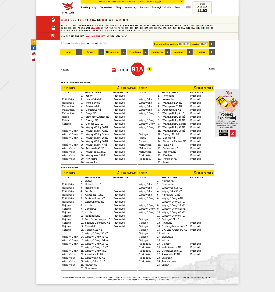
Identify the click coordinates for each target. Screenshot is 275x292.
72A (93, 28)
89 (212, 28)
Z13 (74, 26)
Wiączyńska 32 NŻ (96, 152)
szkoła (88, 205)
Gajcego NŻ (92, 120)
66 (211, 26)
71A (83, 28)
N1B (68, 36)
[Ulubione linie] (148, 69)
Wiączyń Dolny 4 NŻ (96, 145)
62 (185, 26)
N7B (118, 36)
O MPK (167, 7)
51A (94, 26)
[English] (188, 8)
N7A (112, 36)
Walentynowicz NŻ (94, 202)
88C (202, 28)
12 (106, 20)
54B (122, 26)
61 (181, 26)
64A (192, 26)
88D (207, 28)
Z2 (65, 20)
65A (202, 26)
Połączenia (157, 52)
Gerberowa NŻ (93, 110)
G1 (139, 30)
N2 (72, 36)
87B (188, 28)
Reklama (144, 7)
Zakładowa (90, 209)
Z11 (69, 26)
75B (111, 28)
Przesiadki (119, 96)
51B (99, 26)
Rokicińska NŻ (92, 216)
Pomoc (212, 69)
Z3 (62, 26)
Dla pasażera (106, 7)
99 (110, 30)
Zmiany (91, 52)
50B (89, 26)
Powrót (66, 69)
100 (114, 30)
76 (115, 28)
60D (177, 26)
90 (62, 30)
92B (86, 30)
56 (141, 26)
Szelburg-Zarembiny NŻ (97, 223)
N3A (77, 36)
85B (174, 28)
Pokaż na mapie (128, 88)
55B (132, 26)
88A (193, 28)
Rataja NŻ (91, 113)
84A (160, 28)
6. (132, 30)
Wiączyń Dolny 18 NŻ (97, 138)
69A (69, 28)
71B (88, 28)
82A (146, 28)
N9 (126, 36)
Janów (89, 96)
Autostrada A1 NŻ (95, 148)
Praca (177, 7)
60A (162, 26)
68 (65, 28)
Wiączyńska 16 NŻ (96, 155)
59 (158, 26)
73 (102, 28)
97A (101, 30)
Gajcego (166, 244)
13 (110, 20)
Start (65, 43)
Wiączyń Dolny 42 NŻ (97, 131)
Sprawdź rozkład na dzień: (166, 44)
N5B (103, 36)
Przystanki (135, 52)
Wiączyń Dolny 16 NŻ (97, 141)
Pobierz (201, 52)
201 (123, 30)
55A (127, 26)
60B (167, 26)
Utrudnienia (112, 52)
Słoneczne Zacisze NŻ (97, 117)
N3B (82, 36)
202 (128, 30)
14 (113, 20)
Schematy (179, 52)
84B (164, 28)
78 (122, 28)
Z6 (65, 26)
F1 (135, 30)
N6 (108, 36)
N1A (63, 36)
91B (71, 30)
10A (94, 20)
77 (119, 28)
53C (117, 26)
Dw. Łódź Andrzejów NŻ (97, 219)
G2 (143, 30)
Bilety (118, 7)
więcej (158, 1)
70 (79, 28)
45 (127, 20)
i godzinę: (195, 44)
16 (120, 20)
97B (106, 30)
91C (76, 30)
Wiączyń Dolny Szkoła (97, 134)
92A (81, 30)
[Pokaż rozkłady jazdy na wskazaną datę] (212, 44)
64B (197, 26)
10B (99, 20)
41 (124, 20)
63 (188, 26)
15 (117, 20)
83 (155, 28)
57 (145, 26)
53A (107, 26)
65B (207, 26)
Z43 (79, 26)
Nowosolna (91, 159)
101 (119, 30)
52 (103, 26)
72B (98, 28)
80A (126, 28)
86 (179, 28)
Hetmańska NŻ (94, 99)
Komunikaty (131, 7)
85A (169, 28)
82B (151, 28)
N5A (98, 36)
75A (106, 28)
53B (112, 26)
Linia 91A (102, 43)
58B (154, 26)
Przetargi (156, 7)
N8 (122, 36)
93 (90, 30)
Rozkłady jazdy (79, 43)
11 (103, 20)
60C (172, 26)
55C (137, 26)
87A (183, 28)
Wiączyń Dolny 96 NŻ (97, 127)
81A (136, 28)
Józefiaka (167, 155)
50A (84, 26)
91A (66, 30)
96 (97, 30)
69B (74, 28)
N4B (93, 36)
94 (93, 30)
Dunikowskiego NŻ (95, 198)
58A (149, 26)
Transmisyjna (93, 103)
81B (141, 28)
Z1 (62, 20)
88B (198, 28)
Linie (92, 43)
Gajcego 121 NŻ (94, 124)
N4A (88, 36)
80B (131, 28)
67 (62, 28)
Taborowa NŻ (92, 106)
